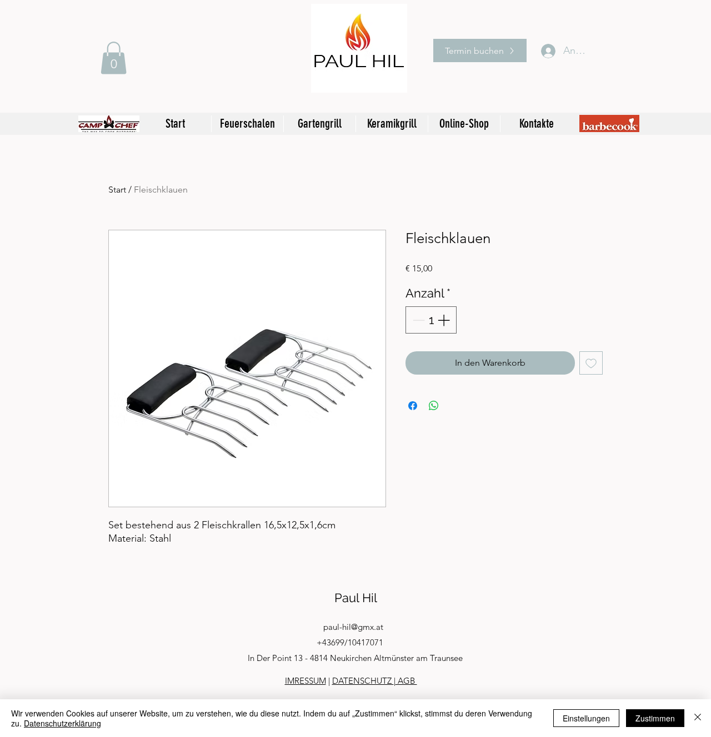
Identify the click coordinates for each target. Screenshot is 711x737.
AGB (406, 680)
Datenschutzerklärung (62, 723)
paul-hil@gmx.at (353, 627)
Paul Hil (355, 597)
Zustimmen (655, 718)
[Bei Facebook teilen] (412, 405)
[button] (113, 58)
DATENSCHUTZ (363, 680)
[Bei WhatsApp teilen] (433, 405)
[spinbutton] (431, 320)
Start (117, 189)
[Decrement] (417, 320)
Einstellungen (586, 718)
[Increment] (444, 320)
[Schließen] (697, 718)
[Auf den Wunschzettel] (591, 363)
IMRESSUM (305, 680)
